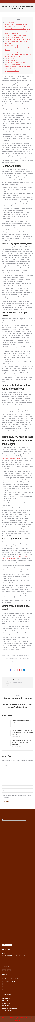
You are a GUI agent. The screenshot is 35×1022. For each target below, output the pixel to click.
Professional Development (11, 978)
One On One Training (9, 984)
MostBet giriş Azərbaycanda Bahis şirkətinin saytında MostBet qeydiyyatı (22, 742)
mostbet (16, 661)
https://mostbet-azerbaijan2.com (11, 458)
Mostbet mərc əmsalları (11, 58)
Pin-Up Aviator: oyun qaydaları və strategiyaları (21, 722)
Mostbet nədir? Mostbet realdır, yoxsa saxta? (17, 39)
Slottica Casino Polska (7, 998)
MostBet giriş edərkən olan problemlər (16, 35)
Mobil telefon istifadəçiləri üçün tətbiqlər (16, 27)
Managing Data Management (10, 1008)
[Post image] (6, 723)
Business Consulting (9, 990)
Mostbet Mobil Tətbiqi (11, 60)
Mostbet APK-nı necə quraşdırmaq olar (16, 52)
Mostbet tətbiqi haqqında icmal (14, 37)
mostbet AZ (21, 661)
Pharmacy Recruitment (10, 981)
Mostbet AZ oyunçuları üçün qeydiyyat (16, 25)
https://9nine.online (17, 682)
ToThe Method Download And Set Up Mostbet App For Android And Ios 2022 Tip (22, 732)
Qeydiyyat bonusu (10, 22)
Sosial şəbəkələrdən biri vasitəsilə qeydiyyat (17, 29)
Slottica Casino (6, 1003)
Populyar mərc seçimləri (12, 71)
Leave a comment (25, 658)
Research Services (8, 987)
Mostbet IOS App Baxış (11, 46)
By (8, 658)
